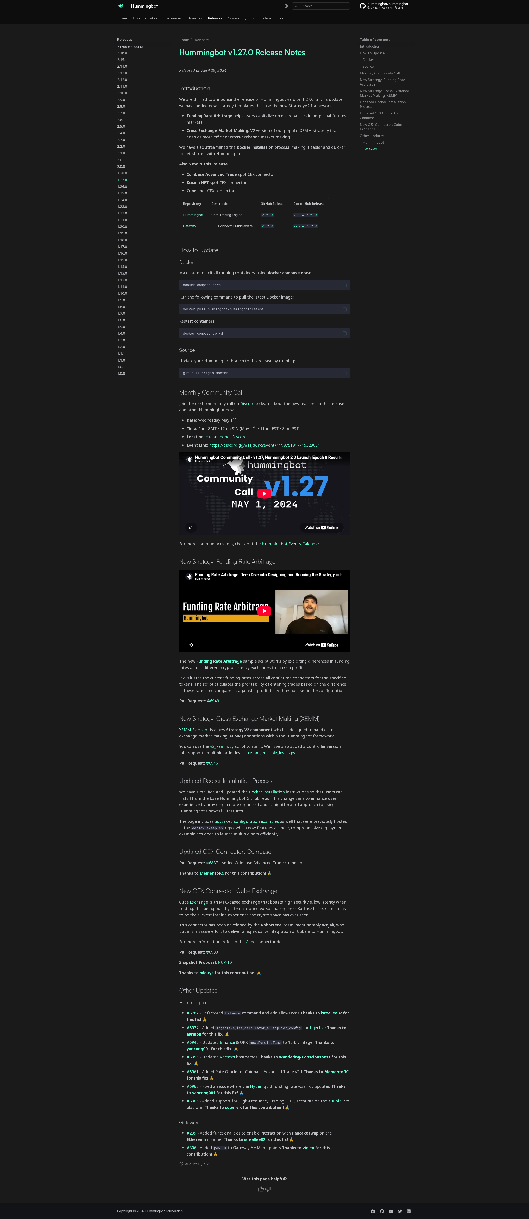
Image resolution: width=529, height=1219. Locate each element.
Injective (318, 1027)
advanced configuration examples (247, 821)
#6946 (212, 763)
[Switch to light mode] (286, 5)
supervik (233, 1107)
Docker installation (267, 792)
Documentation (145, 18)
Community (237, 18)
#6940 (193, 1042)
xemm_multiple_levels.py (271, 752)
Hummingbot (193, 215)
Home (122, 18)
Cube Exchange (193, 902)
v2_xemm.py (222, 746)
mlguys (206, 972)
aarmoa (194, 1034)
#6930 (212, 952)
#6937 (193, 1027)
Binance (227, 1042)
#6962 (193, 1086)
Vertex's (227, 1057)
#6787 (193, 1013)
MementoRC (212, 873)
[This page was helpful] (261, 1189)
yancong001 (198, 1048)
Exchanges (173, 18)
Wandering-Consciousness (304, 1057)
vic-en (308, 1147)
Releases (215, 18)
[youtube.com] (391, 1211)
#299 (191, 1133)
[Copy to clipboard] (345, 285)
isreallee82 (331, 1013)
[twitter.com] (400, 1211)
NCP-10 (225, 962)
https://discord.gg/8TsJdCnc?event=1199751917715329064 (264, 445)
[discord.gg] (373, 1211)
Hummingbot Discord (226, 437)
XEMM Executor (194, 730)
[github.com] (382, 1211)
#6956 (193, 1057)
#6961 (193, 1071)
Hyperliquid (261, 1086)
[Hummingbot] (120, 6)
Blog (280, 18)
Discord (247, 403)
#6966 (193, 1101)
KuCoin (335, 1101)
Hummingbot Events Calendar (290, 544)
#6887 (212, 863)
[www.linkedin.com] (409, 1211)
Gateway (189, 226)
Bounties (195, 18)
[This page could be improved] (268, 1189)
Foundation (262, 18)
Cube (250, 941)
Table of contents (375, 39)
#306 (191, 1147)
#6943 (213, 701)
